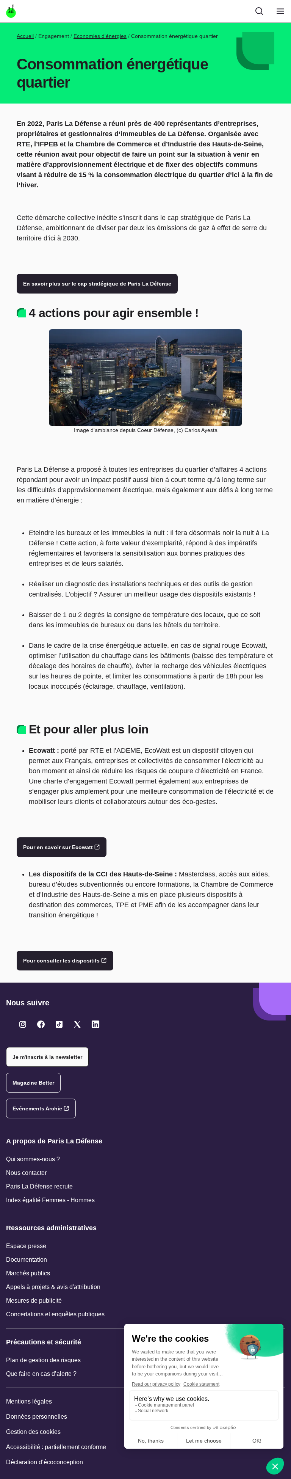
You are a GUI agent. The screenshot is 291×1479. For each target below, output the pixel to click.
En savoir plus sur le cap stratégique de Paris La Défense (97, 284)
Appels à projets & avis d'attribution (53, 1287)
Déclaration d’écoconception (44, 1462)
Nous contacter (26, 1173)
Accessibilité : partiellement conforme (56, 1447)
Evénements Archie (37, 1108)
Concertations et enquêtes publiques (55, 1314)
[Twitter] (22, 1024)
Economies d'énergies (100, 36)
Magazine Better (33, 1083)
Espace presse (26, 1246)
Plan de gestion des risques (43, 1360)
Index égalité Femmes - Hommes (50, 1200)
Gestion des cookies (33, 1432)
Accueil (25, 36)
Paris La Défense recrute (39, 1186)
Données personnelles (36, 1416)
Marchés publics (28, 1273)
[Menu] (280, 11)
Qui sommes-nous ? (33, 1159)
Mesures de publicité (34, 1300)
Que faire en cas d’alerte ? (41, 1374)
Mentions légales (29, 1401)
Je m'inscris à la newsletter (47, 1057)
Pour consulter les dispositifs (61, 961)
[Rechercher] (259, 11)
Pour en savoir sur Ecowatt (58, 847)
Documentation (26, 1259)
